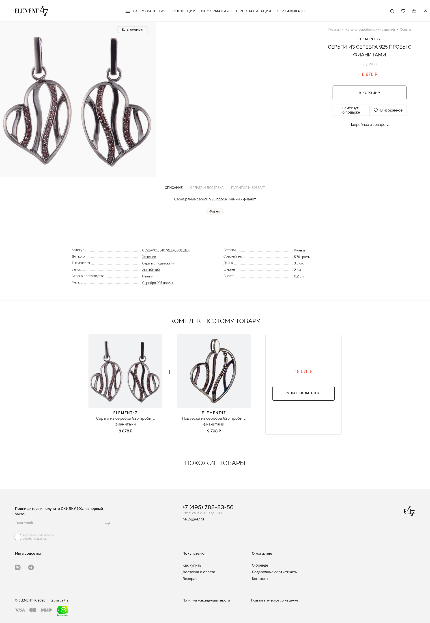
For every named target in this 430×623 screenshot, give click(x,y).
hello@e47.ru (193, 519)
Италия (147, 276)
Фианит (215, 211)
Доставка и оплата (199, 572)
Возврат (190, 579)
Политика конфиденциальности (206, 600)
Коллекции (184, 11)
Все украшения (149, 11)
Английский (151, 270)
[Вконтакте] (18, 567)
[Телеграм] (31, 567)
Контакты (260, 579)
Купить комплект (303, 393)
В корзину (370, 93)
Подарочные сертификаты (274, 572)
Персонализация (252, 11)
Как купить (192, 565)
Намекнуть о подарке (351, 110)
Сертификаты (291, 11)
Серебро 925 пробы (157, 283)
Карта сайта (59, 600)
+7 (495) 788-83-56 (208, 507)
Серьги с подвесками (158, 263)
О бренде (260, 565)
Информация (215, 11)
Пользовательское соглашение (274, 600)
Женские (149, 257)
